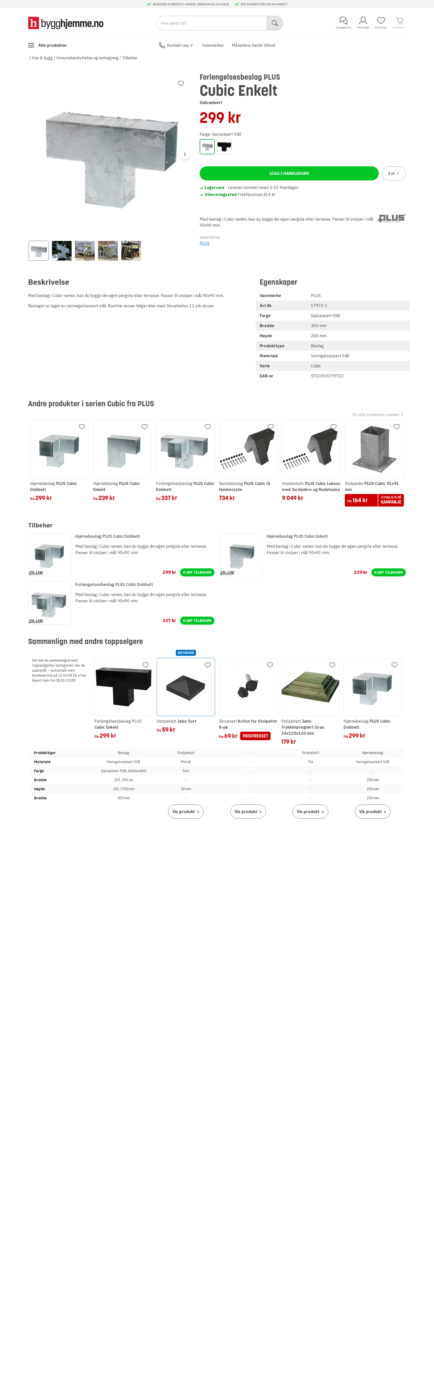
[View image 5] (131, 251)
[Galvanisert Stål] (207, 146)
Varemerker (213, 45)
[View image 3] (85, 251)
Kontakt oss (178, 45)
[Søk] (275, 23)
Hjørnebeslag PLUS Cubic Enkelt (297, 536)
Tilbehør (129, 57)
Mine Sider (363, 27)
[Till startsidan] (65, 23)
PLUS (204, 243)
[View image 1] (39, 251)
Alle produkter (52, 45)
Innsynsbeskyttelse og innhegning (87, 57)
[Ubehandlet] (224, 146)
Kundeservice (343, 27)
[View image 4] (108, 251)
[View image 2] (62, 251)
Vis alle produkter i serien (375, 414)
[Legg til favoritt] (181, 83)
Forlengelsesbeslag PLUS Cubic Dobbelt (114, 584)
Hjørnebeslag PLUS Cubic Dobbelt (107, 536)
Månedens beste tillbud (253, 45)
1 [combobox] (391, 173)
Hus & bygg (42, 57)
